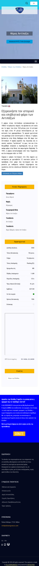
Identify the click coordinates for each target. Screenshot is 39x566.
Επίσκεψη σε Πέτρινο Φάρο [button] (12, 173)
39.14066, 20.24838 (27, 359)
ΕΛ (2, 541)
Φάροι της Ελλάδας (14, 67)
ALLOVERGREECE (12, 565)
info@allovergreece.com (10, 526)
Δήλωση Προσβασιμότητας (11, 502)
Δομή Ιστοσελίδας (8, 494)
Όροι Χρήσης (6, 506)
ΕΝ (6, 541)
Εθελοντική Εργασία (9, 487)
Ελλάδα (3, 67)
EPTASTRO (31, 565)
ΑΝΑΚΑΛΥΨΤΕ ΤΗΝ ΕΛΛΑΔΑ (19, 41)
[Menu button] (36, 61)
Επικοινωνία (6, 491)
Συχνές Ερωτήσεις (8, 498)
